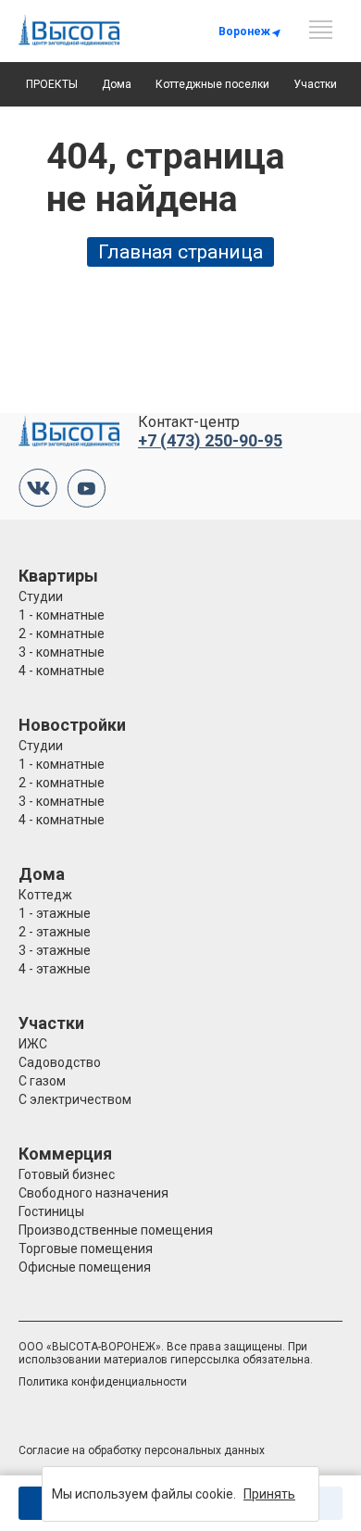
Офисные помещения (85, 1267)
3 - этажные (55, 950)
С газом (42, 1080)
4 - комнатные (62, 670)
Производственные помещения (116, 1230)
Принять (269, 1494)
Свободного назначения (93, 1193)
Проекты (52, 84)
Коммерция (65, 1153)
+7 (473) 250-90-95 (210, 440)
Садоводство (60, 1062)
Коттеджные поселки (212, 84)
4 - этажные (55, 968)
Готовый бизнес (67, 1174)
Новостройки (72, 724)
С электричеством (75, 1099)
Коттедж (45, 894)
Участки (315, 84)
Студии (41, 596)
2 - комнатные (62, 633)
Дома (116, 84)
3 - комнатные (62, 652)
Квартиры (58, 575)
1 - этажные (55, 913)
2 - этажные (55, 931)
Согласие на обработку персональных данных (142, 1450)
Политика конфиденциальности (103, 1381)
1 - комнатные (62, 615)
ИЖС (33, 1043)
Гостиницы (51, 1211)
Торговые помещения (86, 1248)
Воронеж (244, 31)
